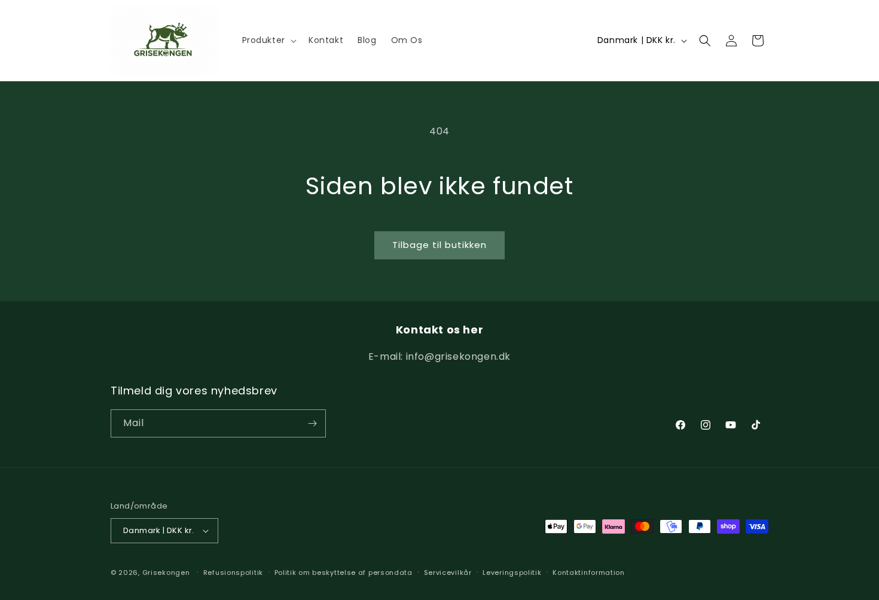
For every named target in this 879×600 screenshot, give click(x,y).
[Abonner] (312, 423)
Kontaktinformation (589, 572)
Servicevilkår (448, 572)
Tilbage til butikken (439, 244)
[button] (268, 40)
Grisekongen (166, 572)
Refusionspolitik (233, 572)
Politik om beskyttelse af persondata (343, 572)
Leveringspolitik (512, 572)
